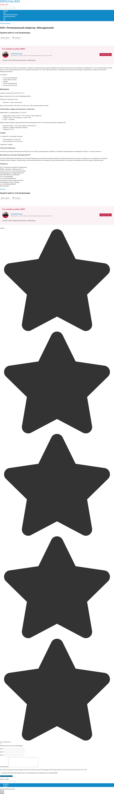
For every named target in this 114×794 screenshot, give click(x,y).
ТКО (4, 18)
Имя (1, 749)
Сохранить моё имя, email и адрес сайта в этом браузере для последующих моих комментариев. (30, 773)
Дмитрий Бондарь (16, 53)
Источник (3, 189)
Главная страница (5, 23)
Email (2, 752)
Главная (5, 11)
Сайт (1, 755)
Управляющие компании (10, 14)
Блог (4, 12)
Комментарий (4, 766)
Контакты (6, 784)
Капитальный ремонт (9, 16)
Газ (4, 20)
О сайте (5, 786)
